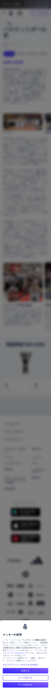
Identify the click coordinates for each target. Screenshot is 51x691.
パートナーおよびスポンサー (17, 653)
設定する (25, 670)
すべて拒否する (25, 678)
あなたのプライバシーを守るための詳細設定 (20, 665)
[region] (25, 655)
